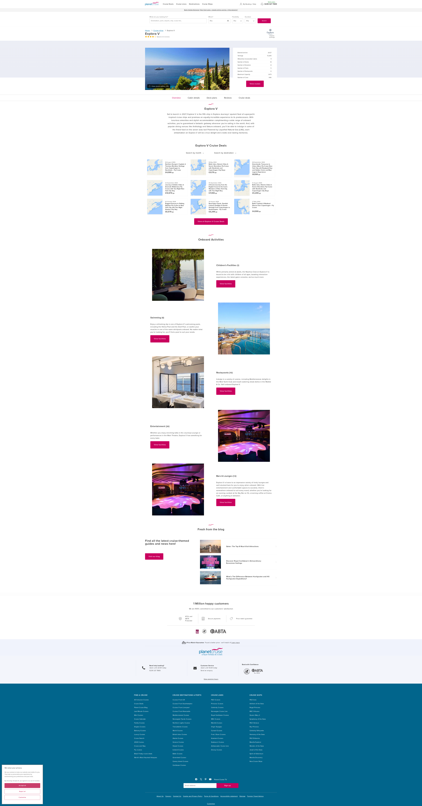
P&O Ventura (254, 723)
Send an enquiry (207, 671)
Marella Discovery (256, 757)
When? (210, 17)
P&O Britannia (255, 738)
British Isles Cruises (180, 734)
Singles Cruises (139, 727)
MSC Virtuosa (254, 711)
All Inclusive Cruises (141, 700)
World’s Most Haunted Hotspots (145, 757)
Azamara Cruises (217, 738)
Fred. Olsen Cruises (218, 734)
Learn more (235, 643)
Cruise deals (244, 98)
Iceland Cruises (178, 750)
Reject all (22, 791)
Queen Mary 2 (255, 715)
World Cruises (178, 731)
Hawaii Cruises (178, 746)
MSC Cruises (215, 719)
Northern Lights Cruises (181, 723)
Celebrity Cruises (217, 707)
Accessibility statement (229, 796)
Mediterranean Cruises (181, 715)
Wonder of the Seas (257, 746)
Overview (176, 98)
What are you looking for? (158, 17)
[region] (22, 784)
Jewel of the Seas (256, 750)
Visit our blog (154, 556)
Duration (248, 17)
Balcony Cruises (140, 731)
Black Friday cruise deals (143, 754)
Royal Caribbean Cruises (220, 715)
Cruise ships (158, 30)
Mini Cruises (138, 715)
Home (147, 30)
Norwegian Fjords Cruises (182, 719)
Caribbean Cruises (179, 765)
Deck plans (212, 98)
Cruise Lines (181, 4)
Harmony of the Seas (257, 734)
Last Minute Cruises (141, 711)
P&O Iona (253, 700)
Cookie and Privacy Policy (192, 796)
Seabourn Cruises (217, 742)
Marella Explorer (255, 742)
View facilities (226, 284)
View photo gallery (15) (160, 86)
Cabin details (194, 98)
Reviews (228, 98)
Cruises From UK (179, 700)
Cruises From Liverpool (181, 707)
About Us (160, 796)
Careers (168, 796)
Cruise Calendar (140, 719)
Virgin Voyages (216, 727)
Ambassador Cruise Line (220, 746)
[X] (202, 780)
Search (264, 21)
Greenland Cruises (179, 757)
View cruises (255, 84)
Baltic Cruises (178, 754)
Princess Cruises (217, 704)
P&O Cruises (215, 700)
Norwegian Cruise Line (219, 711)
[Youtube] (211, 780)
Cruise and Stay (140, 746)
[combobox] (178, 20)
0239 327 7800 (270, 4)
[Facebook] (197, 780)
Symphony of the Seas (258, 719)
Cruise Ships (207, 4)
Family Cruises (139, 723)
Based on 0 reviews (163, 37)
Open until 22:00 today (157, 668)
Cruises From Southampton (182, 704)
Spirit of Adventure (256, 754)
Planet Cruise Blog (141, 707)
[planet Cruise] (152, 3)
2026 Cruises (139, 742)
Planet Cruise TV (220, 780)
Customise (211, 804)
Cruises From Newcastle (181, 711)
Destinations (194, 4)
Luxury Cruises (139, 734)
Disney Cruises (216, 750)
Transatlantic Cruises (180, 727)
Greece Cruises (178, 742)
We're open (271, 2)
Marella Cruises (216, 723)
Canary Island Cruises (180, 761)
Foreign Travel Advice (255, 796)
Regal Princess (255, 707)
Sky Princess (254, 727)
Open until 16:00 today (209, 668)
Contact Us (177, 796)
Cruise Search (139, 738)
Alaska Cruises (178, 738)
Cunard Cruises (216, 731)
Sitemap (242, 796)
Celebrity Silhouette (257, 731)
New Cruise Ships (256, 761)
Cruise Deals (168, 4)
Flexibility (235, 17)
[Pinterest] (206, 780)
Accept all (22, 785)
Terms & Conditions (211, 796)
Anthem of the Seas (257, 704)
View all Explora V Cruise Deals (211, 221)
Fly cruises (138, 750)
